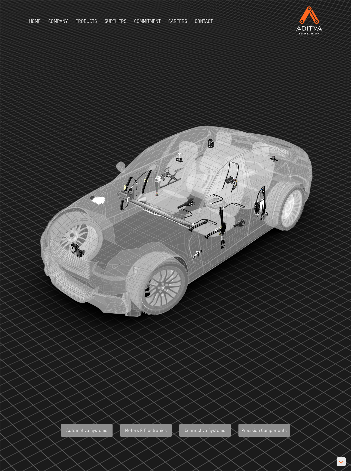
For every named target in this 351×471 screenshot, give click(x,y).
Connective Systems (205, 430)
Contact (204, 21)
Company (58, 21)
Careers (177, 21)
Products (86, 21)
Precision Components (264, 430)
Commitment (147, 21)
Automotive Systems (86, 430)
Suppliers (115, 21)
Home (35, 21)
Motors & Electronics (146, 430)
